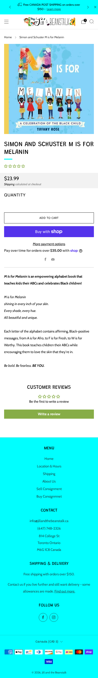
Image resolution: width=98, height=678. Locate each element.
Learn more (54, 9)
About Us (49, 481)
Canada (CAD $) (47, 641)
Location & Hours (49, 466)
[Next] (88, 7)
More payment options (49, 244)
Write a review (49, 414)
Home (8, 37)
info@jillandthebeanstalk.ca (49, 521)
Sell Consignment (49, 489)
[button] (14, 166)
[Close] (95, 7)
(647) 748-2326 (49, 528)
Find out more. (64, 591)
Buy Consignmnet (49, 496)
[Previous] (10, 7)
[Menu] (6, 21)
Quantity (15, 195)
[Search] (91, 21)
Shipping (9, 184)
